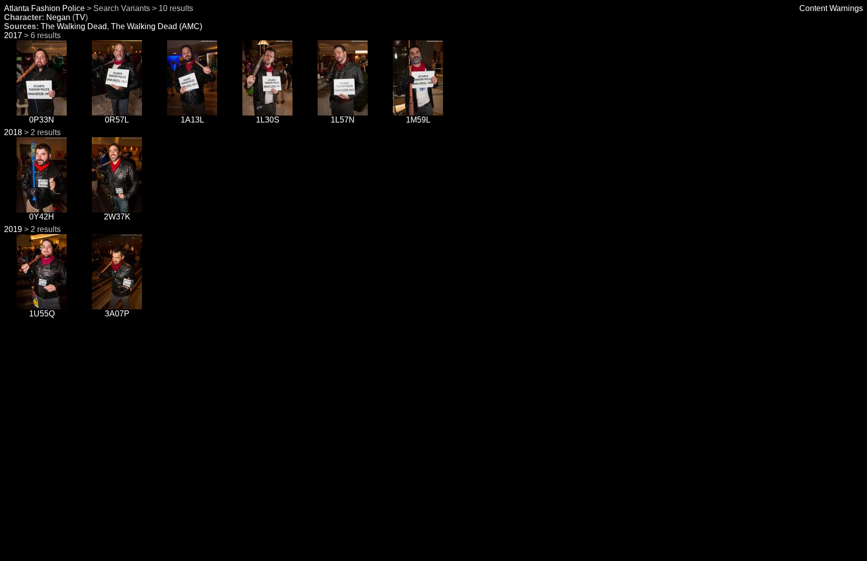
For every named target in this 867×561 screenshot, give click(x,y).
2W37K (117, 216)
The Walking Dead (74, 26)
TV (80, 17)
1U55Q (42, 313)
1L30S (267, 120)
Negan (58, 17)
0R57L (117, 120)
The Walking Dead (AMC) (156, 26)
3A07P (117, 313)
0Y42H (41, 216)
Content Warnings (831, 8)
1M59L (418, 120)
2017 (13, 35)
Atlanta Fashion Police (44, 8)
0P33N (41, 120)
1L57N (343, 120)
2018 (13, 132)
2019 (13, 229)
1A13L (192, 120)
